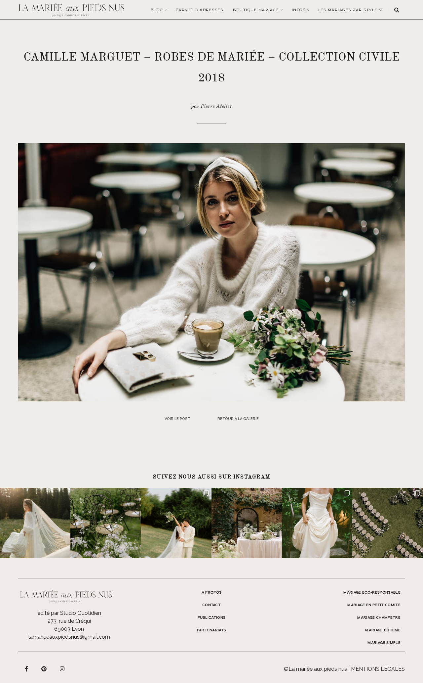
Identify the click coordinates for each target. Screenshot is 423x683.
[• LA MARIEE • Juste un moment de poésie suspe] (35, 523)
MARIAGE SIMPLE (384, 643)
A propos (212, 592)
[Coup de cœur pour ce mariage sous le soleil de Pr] (317, 523)
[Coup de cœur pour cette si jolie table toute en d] (247, 523)
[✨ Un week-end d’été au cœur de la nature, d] (176, 523)
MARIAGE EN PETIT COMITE (374, 605)
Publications (212, 617)
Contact (211, 605)
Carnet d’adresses (199, 10)
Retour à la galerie (238, 419)
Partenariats (211, 630)
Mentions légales (378, 669)
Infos (299, 10)
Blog (157, 10)
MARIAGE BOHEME (383, 630)
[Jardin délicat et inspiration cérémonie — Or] (387, 523)
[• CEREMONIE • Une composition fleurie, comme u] (105, 523)
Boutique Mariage (256, 10)
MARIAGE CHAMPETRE (379, 617)
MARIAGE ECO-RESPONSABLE (372, 592)
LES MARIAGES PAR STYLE (347, 10)
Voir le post (177, 419)
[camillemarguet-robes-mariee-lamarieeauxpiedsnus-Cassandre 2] (211, 272)
